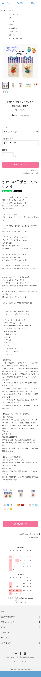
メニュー (8, 3)
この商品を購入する (20, 524)
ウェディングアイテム (15, 14)
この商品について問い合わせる (28, 534)
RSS (7, 657)
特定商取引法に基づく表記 (30, 173)
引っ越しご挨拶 (13, 31)
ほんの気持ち (13, 28)
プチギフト (12, 11)
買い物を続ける (33, 538)
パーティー (12, 21)
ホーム (3, 11)
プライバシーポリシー (20, 661)
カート (35, 3)
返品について (35, 170)
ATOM (13, 657)
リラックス (12, 35)
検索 (21, 3)
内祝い (11, 24)
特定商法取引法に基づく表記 (26, 657)
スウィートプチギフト (15, 38)
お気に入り (21, 110)
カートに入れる (21, 165)
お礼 (10, 18)
